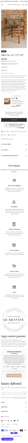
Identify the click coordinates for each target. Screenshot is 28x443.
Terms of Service (5, 426)
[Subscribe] (25, 393)
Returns (8, 424)
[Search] (23, 4)
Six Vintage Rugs (8, 436)
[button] (14, 101)
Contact (3, 424)
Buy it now (14, 120)
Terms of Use (16, 397)
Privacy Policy (15, 424)
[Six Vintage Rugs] (14, 5)
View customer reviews (14, 375)
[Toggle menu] (1, 4)
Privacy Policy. (23, 397)
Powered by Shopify (17, 436)
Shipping (3, 61)
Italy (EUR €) (6, 416)
